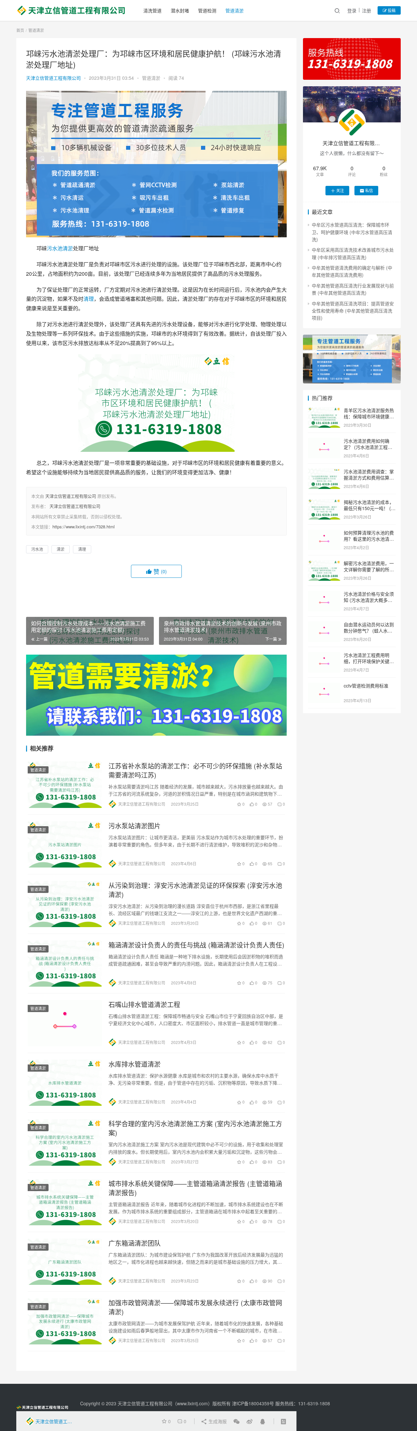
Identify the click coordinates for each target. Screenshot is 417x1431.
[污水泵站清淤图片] (65, 844)
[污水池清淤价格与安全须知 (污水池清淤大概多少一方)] (324, 594)
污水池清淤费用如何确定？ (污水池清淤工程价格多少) (368, 447)
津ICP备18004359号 (253, 1403)
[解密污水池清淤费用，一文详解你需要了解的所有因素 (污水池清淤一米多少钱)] (324, 564)
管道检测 (207, 10)
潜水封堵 (180, 10)
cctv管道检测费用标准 (366, 685)
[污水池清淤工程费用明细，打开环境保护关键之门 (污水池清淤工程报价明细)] (324, 655)
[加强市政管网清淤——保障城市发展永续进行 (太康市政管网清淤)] (65, 1321)
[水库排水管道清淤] (65, 1083)
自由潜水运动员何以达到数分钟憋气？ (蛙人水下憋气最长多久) (369, 630)
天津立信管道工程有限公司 (53, 78)
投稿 (391, 10)
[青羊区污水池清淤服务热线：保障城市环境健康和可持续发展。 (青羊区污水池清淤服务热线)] (324, 411)
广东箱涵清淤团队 (134, 1243)
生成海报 (217, 1421)
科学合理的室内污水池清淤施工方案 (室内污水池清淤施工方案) (195, 1128)
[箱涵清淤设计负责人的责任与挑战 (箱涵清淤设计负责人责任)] (65, 963)
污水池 (55, 248)
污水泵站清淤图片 (134, 825)
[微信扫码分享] (236, 1421)
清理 (88, 298)
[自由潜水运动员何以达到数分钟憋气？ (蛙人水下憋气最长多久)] (324, 625)
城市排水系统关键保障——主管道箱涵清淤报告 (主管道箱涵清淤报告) (195, 1188)
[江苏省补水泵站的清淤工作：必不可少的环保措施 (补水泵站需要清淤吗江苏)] (65, 784)
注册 (366, 10)
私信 (369, 190)
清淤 (68, 248)
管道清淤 (234, 10)
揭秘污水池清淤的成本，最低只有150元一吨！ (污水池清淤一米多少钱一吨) (369, 508)
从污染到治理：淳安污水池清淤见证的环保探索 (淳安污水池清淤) (195, 890)
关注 (340, 190)
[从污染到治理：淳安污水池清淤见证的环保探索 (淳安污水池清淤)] (65, 904)
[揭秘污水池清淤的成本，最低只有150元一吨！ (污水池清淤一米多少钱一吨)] (324, 502)
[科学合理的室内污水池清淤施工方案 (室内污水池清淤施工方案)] (65, 1142)
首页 (20, 30)
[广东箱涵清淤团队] (65, 1262)
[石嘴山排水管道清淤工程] (65, 1023)
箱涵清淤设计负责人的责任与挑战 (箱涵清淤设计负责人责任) (196, 945)
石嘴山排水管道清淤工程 (144, 1004)
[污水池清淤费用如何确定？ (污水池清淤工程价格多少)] (324, 441)
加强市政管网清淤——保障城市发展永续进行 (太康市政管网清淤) (195, 1307)
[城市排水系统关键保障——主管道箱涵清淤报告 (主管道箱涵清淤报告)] (65, 1202)
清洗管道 (152, 10)
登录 (351, 10)
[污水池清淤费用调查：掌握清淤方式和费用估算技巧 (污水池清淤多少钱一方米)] (324, 472)
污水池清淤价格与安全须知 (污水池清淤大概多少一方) (369, 600)
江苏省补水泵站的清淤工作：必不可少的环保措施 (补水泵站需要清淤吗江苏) (195, 770)
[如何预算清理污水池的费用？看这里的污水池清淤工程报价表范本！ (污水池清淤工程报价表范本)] (324, 533)
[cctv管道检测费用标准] (324, 686)
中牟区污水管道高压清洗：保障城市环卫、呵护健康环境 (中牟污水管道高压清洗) (352, 232)
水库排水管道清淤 (134, 1064)
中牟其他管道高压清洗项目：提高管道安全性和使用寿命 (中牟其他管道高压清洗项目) (353, 310)
